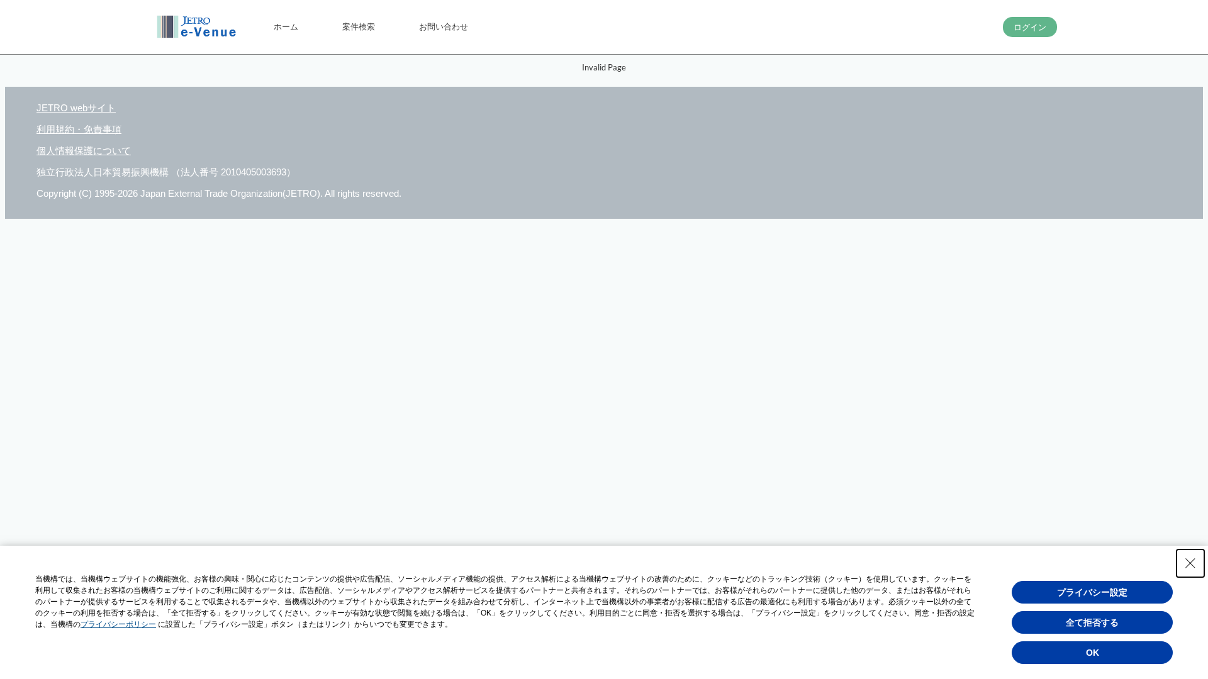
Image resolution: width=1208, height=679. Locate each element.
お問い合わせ (443, 26)
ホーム (286, 26)
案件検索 (358, 26)
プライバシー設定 (1092, 592)
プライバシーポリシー (118, 624)
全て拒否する (1092, 622)
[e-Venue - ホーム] (198, 27)
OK (1092, 653)
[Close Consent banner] (1190, 563)
